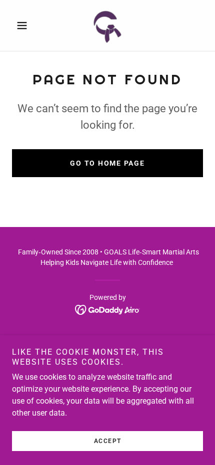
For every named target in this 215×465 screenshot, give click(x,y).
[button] (26, 25)
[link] (107, 25)
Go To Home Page (107, 163)
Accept (108, 441)
